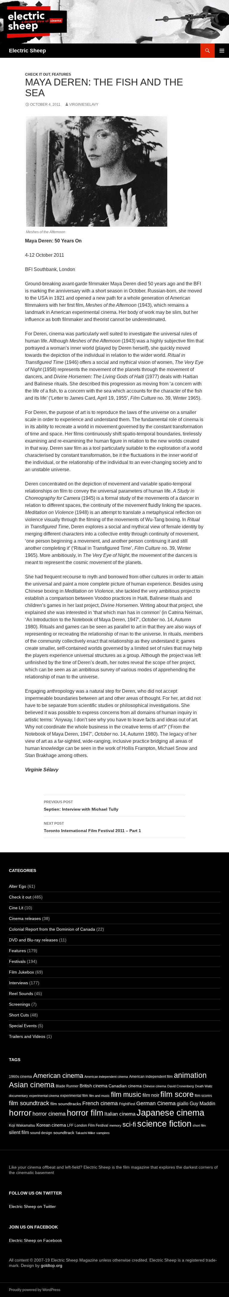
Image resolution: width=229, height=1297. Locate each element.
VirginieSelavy (83, 104)
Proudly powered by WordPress (34, 1290)
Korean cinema (51, 1125)
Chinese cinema (154, 1086)
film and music (99, 1095)
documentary (18, 1095)
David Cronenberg (180, 1086)
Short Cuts (19, 1015)
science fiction (164, 1123)
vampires (103, 1133)
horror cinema (49, 1114)
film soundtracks (65, 1104)
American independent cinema (106, 1076)
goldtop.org (51, 1265)
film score (177, 1094)
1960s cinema (20, 1077)
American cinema (58, 1075)
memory (115, 1125)
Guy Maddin (202, 1103)
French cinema (100, 1103)
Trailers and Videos (27, 1036)
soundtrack (63, 1133)
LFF (70, 1125)
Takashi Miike (85, 1133)
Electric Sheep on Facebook (35, 1240)
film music (126, 1094)
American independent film (151, 1077)
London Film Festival (91, 1125)
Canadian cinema (125, 1086)
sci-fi (129, 1124)
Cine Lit (16, 907)
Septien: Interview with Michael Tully (81, 806)
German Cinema (156, 1103)
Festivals (17, 961)
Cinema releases (25, 918)
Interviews (18, 982)
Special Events (23, 1025)
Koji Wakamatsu (22, 1125)
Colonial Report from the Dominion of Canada (52, 929)
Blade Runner (67, 1086)
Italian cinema (119, 1114)
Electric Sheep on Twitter (32, 1206)
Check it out (37, 74)
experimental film (74, 1096)
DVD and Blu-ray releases (33, 940)
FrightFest (127, 1104)
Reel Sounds (21, 993)
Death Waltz (204, 1086)
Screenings (19, 1004)
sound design (41, 1133)
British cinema (93, 1085)
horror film (85, 1112)
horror (20, 1112)
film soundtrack (29, 1103)
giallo (182, 1103)
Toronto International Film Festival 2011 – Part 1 (92, 827)
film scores (203, 1096)
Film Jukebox (21, 972)
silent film (19, 1132)
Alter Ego (17, 886)
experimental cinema (44, 1095)
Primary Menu (222, 50)
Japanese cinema (170, 1112)
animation (190, 1075)
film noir (151, 1095)
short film (199, 1125)
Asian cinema (32, 1084)
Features (61, 74)
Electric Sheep (27, 51)
